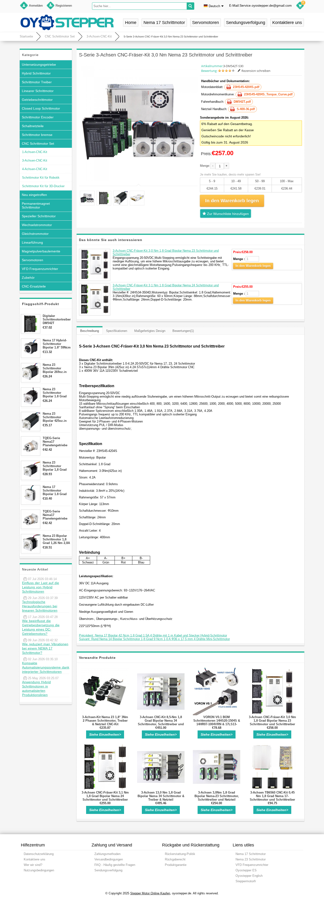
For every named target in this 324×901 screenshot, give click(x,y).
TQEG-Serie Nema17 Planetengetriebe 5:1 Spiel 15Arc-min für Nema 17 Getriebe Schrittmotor (55, 441)
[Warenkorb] (300, 6)
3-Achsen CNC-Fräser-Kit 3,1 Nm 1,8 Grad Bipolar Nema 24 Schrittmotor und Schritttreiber (105, 796)
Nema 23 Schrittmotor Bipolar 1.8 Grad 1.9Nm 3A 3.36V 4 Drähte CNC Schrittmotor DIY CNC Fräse (55, 392)
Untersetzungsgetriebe (39, 64)
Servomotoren (205, 22)
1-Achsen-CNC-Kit (34, 152)
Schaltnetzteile (33, 126)
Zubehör (28, 277)
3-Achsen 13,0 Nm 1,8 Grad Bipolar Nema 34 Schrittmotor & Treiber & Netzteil (161, 796)
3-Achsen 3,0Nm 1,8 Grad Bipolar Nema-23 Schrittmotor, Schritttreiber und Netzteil (216, 796)
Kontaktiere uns (287, 22)
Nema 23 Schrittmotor (251, 859)
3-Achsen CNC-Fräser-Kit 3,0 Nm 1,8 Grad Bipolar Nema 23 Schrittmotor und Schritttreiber (272, 720)
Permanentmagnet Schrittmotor (36, 205)
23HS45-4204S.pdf (246, 87)
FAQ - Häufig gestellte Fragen (114, 865)
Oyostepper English (249, 876)
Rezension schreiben (255, 71)
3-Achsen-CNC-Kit (99, 36)
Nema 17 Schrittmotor (164, 22)
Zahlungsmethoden (107, 854)
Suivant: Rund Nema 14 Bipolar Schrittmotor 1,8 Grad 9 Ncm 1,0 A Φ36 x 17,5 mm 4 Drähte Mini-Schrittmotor (154, 639)
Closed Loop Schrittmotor (41, 108)
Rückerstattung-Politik (180, 854)
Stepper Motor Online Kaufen (150, 893)
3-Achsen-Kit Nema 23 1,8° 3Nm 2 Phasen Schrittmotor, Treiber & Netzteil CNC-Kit (105, 720)
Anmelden (36, 5)
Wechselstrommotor (37, 225)
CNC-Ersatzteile (34, 286)
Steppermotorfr (246, 881)
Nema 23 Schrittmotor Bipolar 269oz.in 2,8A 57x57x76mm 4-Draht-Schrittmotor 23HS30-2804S (56, 368)
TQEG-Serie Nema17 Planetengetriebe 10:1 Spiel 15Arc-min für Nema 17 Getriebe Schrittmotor (55, 515)
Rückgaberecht (175, 859)
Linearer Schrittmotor (38, 91)
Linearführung (32, 242)
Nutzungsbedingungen (39, 870)
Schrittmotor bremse (37, 135)
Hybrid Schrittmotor (36, 73)
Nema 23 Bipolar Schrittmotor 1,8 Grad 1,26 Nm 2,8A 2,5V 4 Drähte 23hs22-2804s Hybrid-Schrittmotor (56, 539)
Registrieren (64, 5)
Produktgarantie (175, 865)
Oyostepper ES (246, 870)
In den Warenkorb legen (253, 266)
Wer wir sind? (33, 865)
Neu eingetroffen (34, 195)
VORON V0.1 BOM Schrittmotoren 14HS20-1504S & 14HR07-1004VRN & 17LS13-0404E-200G (216, 722)
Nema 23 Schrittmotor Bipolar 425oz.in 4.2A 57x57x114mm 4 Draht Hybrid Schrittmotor (56, 417)
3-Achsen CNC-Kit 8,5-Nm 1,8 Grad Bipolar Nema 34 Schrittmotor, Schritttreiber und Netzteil (161, 722)
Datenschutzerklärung (39, 854)
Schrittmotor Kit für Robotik (41, 177)
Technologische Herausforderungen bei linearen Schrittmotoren (39, 606)
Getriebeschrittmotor (37, 100)
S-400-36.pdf (246, 109)
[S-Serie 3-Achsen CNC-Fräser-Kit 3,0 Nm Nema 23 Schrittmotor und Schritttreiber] (138, 121)
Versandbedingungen (108, 859)
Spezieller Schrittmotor (39, 216)
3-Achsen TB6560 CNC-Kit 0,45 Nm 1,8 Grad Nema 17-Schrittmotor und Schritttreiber (272, 796)
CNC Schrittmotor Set (60, 36)
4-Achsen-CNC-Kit (34, 169)
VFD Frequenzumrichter (40, 269)
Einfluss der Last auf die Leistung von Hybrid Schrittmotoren (40, 587)
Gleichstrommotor (35, 234)
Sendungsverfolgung (245, 22)
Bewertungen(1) (183, 331)
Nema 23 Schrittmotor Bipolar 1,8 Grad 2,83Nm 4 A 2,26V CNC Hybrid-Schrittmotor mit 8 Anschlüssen (56, 466)
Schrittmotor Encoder (38, 117)
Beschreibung (89, 331)
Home (130, 22)
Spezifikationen (116, 331)
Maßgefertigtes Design (149, 331)
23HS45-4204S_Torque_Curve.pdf (268, 94)
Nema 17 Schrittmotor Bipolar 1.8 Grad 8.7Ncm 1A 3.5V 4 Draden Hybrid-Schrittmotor (55, 490)
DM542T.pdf (242, 101)
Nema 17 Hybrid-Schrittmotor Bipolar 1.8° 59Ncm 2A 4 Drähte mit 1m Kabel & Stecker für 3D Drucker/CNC (57, 344)
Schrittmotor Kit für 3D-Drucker (43, 186)
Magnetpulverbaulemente (41, 251)
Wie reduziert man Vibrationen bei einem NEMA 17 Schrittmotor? (45, 648)
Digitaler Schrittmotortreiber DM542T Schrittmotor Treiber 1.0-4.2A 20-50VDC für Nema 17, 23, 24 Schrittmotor (57, 319)
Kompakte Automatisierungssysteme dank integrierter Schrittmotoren (45, 667)
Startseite (26, 36)
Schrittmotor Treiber (37, 82)
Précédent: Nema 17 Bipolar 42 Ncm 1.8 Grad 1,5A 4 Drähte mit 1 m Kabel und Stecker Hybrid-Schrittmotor (153, 635)
